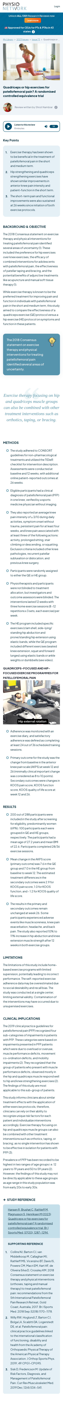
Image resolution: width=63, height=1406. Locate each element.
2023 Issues (23, 39)
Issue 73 (36, 39)
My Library (8, 39)
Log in (57, 6)
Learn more (33, 20)
